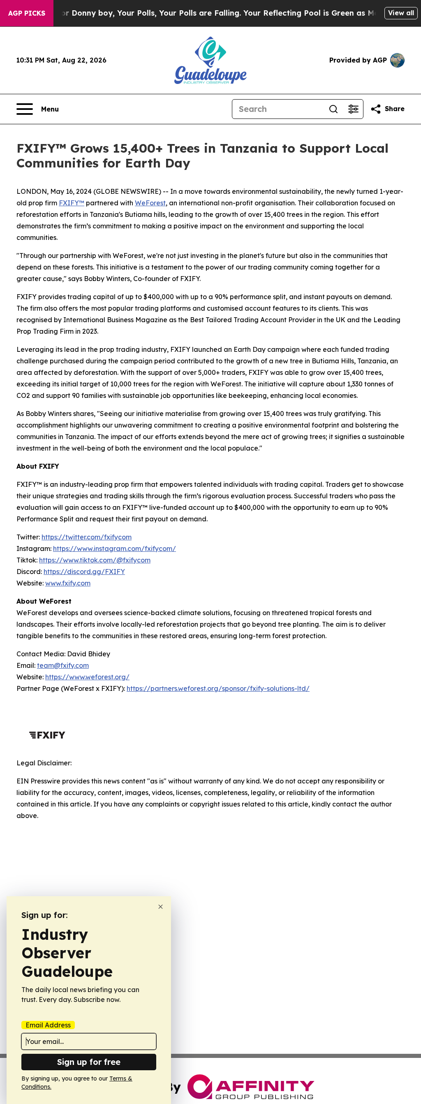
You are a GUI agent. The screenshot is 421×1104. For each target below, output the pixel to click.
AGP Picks (26, 13)
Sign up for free (88, 1062)
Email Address (48, 1025)
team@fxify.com (63, 665)
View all (401, 13)
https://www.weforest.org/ (87, 677)
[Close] (160, 907)
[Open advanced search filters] (353, 109)
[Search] (333, 109)
